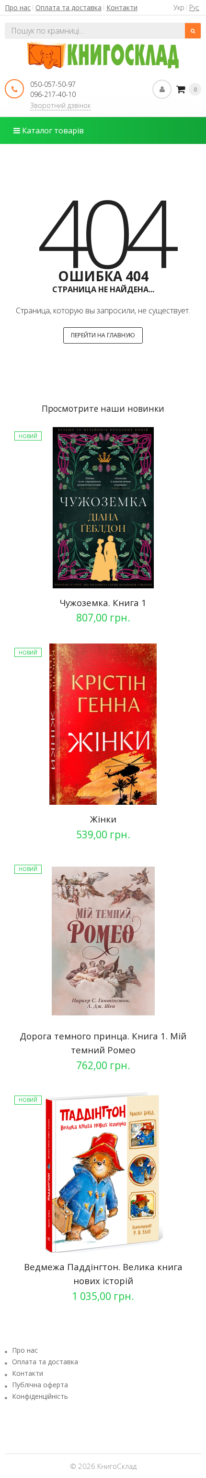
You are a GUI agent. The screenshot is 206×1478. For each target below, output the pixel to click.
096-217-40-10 (53, 94)
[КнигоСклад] (103, 54)
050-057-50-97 (53, 84)
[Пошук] (193, 31)
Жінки (103, 819)
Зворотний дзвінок (60, 105)
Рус (194, 7)
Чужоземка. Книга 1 (103, 602)
